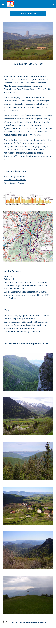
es (15, 298)
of (8, 298)
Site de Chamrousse (13, 292)
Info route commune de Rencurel (19, 282)
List (5, 298)
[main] (28, 63)
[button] (3, 4)
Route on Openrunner (14, 176)
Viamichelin (9, 331)
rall (11, 298)
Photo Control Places (14, 183)
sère (6, 276)
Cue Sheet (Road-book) (15, 179)
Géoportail (9, 315)
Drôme (7, 279)
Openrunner (19, 325)
